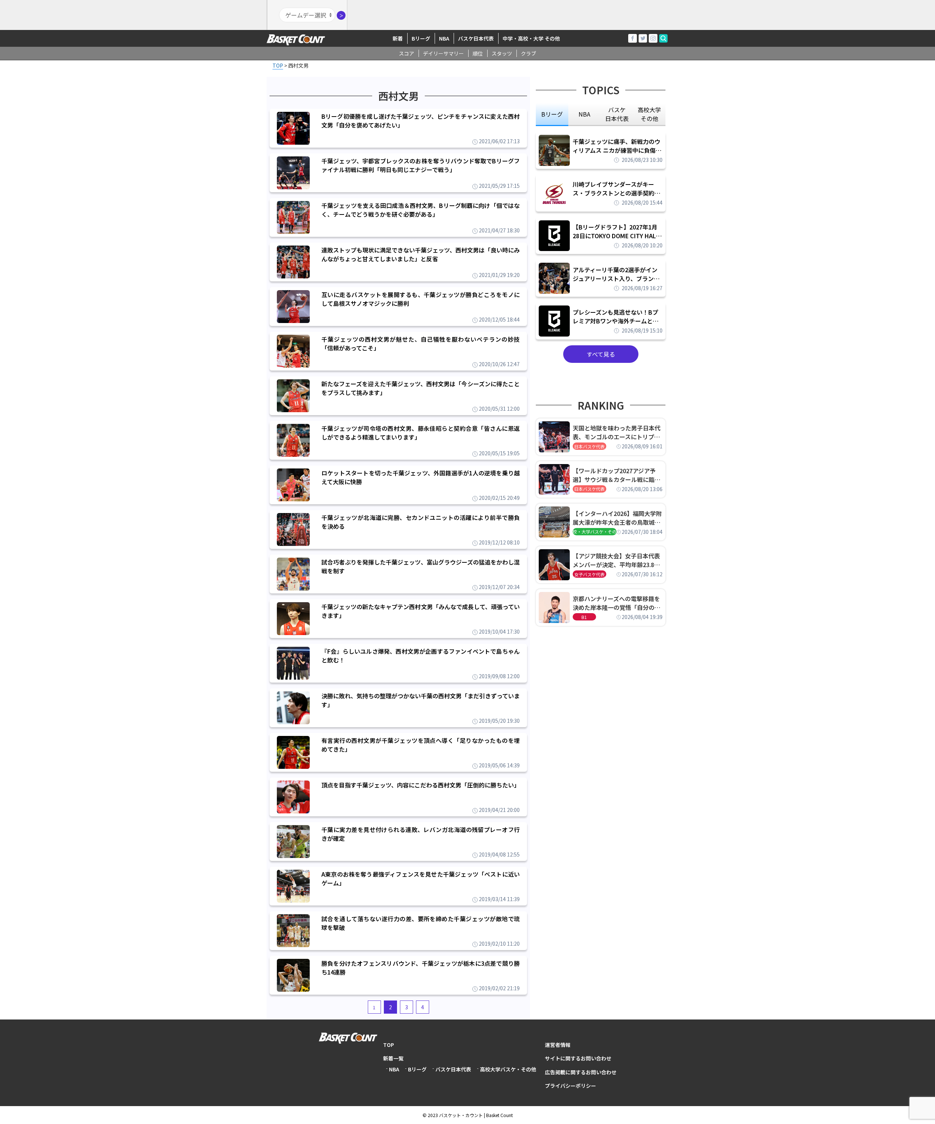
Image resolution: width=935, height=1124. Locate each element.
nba (584, 114)
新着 (398, 38)
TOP (388, 1044)
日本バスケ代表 (589, 446)
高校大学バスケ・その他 (508, 1069)
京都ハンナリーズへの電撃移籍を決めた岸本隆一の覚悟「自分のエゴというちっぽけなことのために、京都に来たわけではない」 (616, 603)
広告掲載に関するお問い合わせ (581, 1072)
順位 (478, 53)
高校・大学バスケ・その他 (595, 531)
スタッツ (502, 53)
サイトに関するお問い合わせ (578, 1058)
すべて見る (601, 354)
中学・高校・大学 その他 (531, 38)
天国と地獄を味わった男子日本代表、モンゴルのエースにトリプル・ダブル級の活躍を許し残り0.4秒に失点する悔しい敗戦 (618, 432)
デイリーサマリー (443, 53)
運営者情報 (557, 1044)
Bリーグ (421, 38)
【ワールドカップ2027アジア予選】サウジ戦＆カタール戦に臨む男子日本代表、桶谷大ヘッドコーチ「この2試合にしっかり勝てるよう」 (616, 475)
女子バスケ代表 (589, 574)
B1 (584, 617)
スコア (406, 53)
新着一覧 (393, 1058)
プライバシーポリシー (570, 1085)
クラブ (528, 53)
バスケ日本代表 (476, 38)
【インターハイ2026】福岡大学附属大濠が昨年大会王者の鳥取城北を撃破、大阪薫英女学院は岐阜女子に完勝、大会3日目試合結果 (617, 518)
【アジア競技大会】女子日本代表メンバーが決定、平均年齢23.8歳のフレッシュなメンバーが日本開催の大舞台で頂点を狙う (616, 560)
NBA (444, 38)
